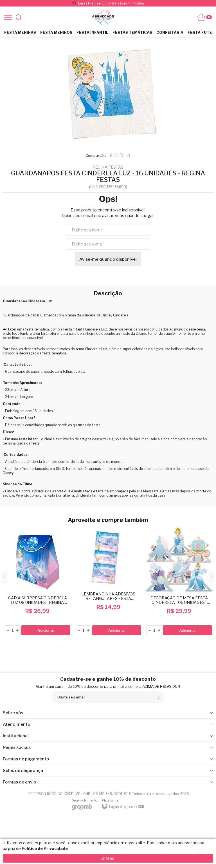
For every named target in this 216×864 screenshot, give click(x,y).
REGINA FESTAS (108, 167)
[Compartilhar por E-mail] (128, 155)
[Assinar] (158, 697)
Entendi (108, 858)
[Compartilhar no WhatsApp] (116, 155)
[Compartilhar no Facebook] (111, 155)
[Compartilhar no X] (122, 155)
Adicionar (45, 630)
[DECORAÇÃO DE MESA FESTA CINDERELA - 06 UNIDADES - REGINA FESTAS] (179, 581)
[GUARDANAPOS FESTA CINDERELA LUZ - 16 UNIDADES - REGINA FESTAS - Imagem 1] (108, 93)
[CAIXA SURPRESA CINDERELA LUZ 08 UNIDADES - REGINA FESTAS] (37, 581)
